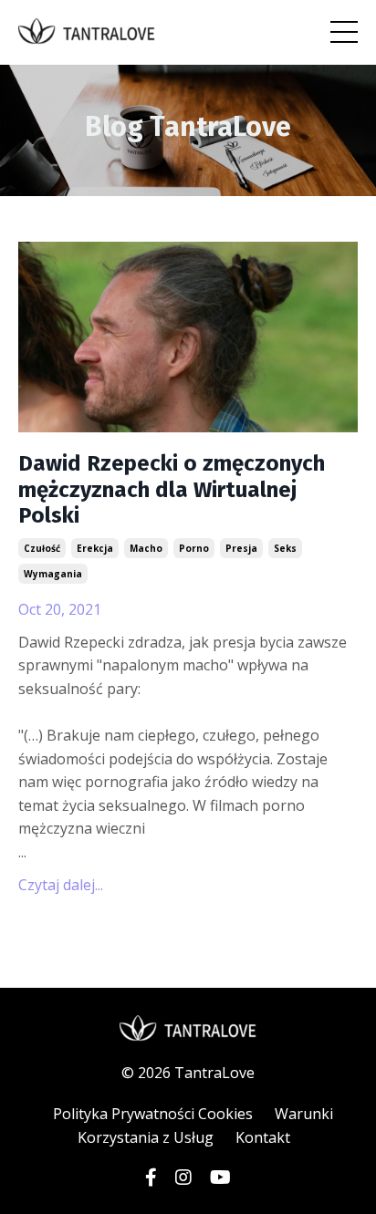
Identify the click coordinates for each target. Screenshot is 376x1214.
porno (194, 548)
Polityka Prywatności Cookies (153, 1114)
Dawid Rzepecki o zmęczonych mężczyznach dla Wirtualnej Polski (171, 490)
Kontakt (262, 1137)
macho (146, 548)
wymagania (53, 573)
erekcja (95, 548)
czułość (42, 548)
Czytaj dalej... (60, 885)
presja (241, 548)
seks (285, 548)
